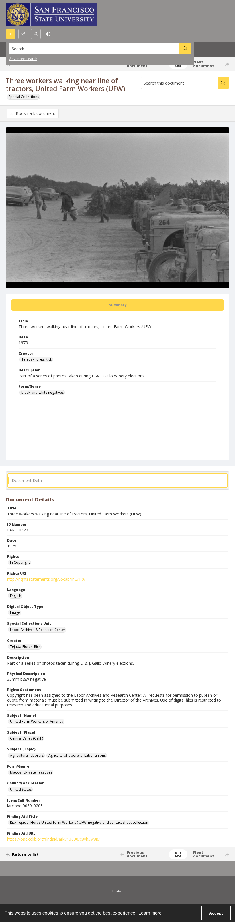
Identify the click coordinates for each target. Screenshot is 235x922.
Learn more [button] (150, 913)
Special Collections (24, 96)
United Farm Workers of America (36, 721)
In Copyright (20, 562)
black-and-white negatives (42, 392)
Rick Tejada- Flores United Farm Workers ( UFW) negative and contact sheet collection (79, 822)
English (15, 595)
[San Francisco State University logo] (51, 14)
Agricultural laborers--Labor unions (77, 755)
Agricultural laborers (27, 755)
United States (21, 789)
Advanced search (23, 58)
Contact (117, 891)
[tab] (117, 305)
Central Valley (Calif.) (26, 738)
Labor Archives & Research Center (37, 629)
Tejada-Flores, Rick (36, 359)
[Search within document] (223, 83)
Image (15, 612)
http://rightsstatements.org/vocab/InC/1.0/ (46, 579)
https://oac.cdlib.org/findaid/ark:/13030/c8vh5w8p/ (53, 839)
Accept (216, 913)
